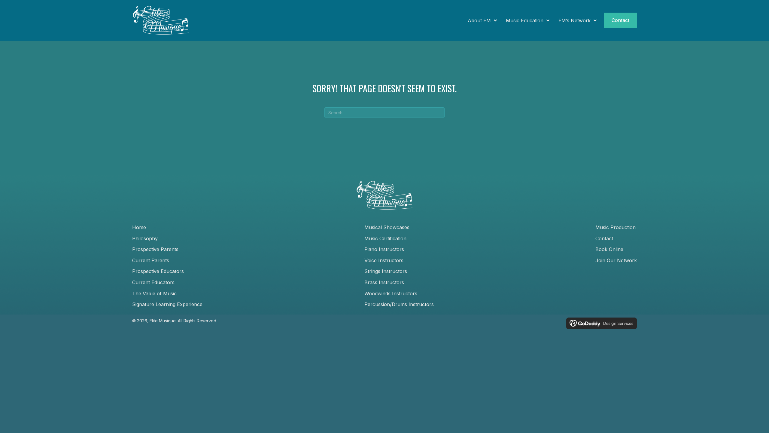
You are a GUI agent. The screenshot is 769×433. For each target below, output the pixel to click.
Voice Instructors (383, 260)
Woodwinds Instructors (390, 293)
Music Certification (385, 238)
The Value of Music (154, 293)
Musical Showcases (386, 227)
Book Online (609, 249)
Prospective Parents (155, 249)
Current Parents (150, 260)
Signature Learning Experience (167, 304)
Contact (604, 238)
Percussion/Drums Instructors (399, 304)
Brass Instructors (384, 282)
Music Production (615, 227)
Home (139, 227)
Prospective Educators (158, 271)
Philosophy (145, 238)
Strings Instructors (385, 271)
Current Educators (153, 282)
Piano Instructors (384, 249)
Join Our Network (616, 260)
